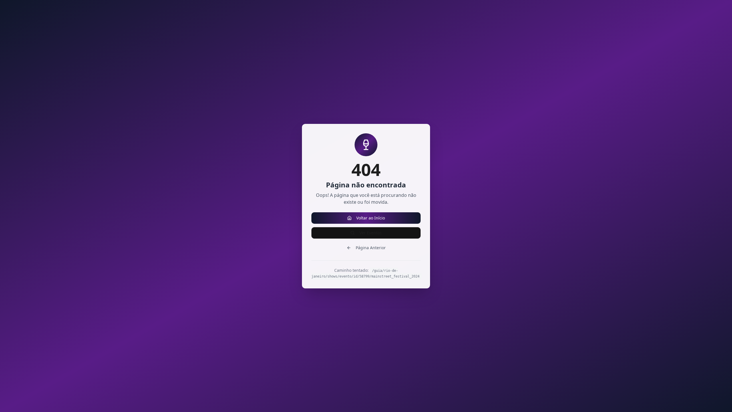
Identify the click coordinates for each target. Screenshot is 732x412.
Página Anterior (371, 247)
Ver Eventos (370, 232)
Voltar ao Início (370, 218)
